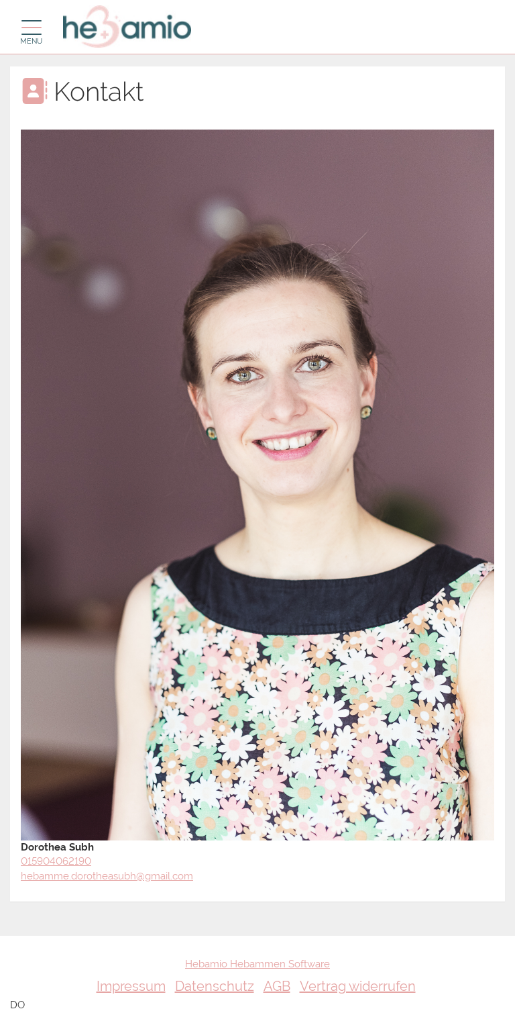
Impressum (131, 986)
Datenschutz (214, 986)
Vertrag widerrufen (358, 986)
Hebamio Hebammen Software (257, 964)
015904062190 (56, 861)
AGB (277, 986)
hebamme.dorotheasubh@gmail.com (107, 876)
